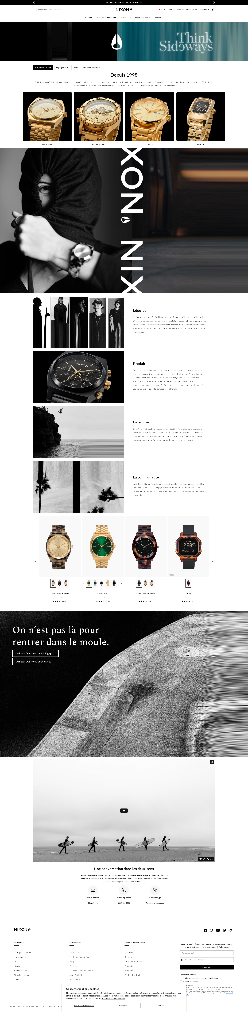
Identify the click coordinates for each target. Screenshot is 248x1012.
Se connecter (204, 9)
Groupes (125, 18)
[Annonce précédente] (34, 2)
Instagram (119, 882)
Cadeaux (157, 18)
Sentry (149, 144)
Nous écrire (93, 903)
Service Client (75, 952)
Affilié (16, 979)
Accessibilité (74, 979)
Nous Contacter (76, 975)
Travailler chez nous (91, 67)
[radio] (53, 583)
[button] (89, 18)
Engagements (62, 67)
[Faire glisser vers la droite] (212, 561)
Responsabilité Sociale (43, 1006)
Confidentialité (15, 1006)
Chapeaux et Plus (141, 18)
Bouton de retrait (132, 975)
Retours (128, 957)
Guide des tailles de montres (81, 970)
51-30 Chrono (98, 144)
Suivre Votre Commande (135, 961)
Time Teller (47, 144)
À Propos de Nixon (43, 67)
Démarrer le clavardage (155, 903)
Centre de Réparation (79, 957)
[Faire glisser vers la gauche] (36, 561)
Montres (88, 18)
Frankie (200, 144)
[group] (57, 601)
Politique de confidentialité (113, 998)
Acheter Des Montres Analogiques (35, 653)
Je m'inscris (206, 967)
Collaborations (20, 970)
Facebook (128, 882)
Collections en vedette (106, 18)
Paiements (129, 970)
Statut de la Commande (176, 9)
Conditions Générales (28, 1006)
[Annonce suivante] (214, 2)
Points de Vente (191, 9)
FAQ (71, 961)
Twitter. (137, 882)
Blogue (17, 966)
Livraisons (129, 952)
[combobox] (48, 9)
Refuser (161, 1005)
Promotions (130, 966)
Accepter (123, 1005)
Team (75, 67)
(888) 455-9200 (124, 903)
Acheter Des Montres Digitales (33, 661)
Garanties (73, 966)
